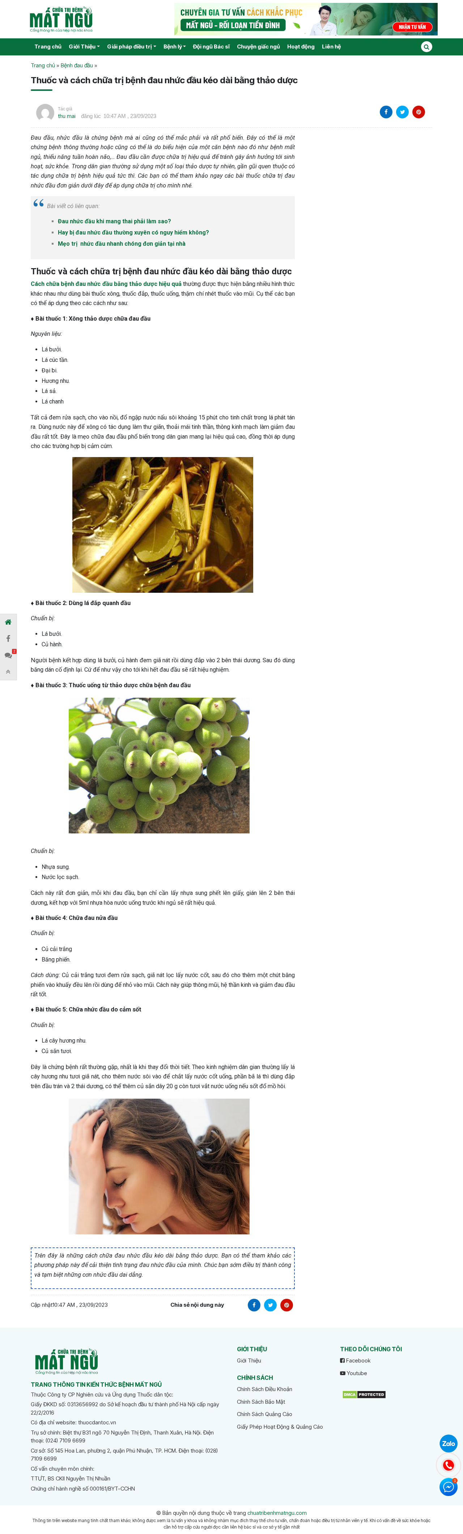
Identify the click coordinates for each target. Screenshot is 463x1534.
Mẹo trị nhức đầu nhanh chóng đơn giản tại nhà (122, 243)
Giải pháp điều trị (129, 46)
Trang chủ (47, 46)
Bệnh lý (172, 46)
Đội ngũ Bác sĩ (211, 46)
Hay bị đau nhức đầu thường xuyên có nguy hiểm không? (133, 232)
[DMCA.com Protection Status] (364, 1394)
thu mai (67, 116)
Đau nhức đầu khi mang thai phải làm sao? (114, 221)
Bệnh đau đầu (77, 65)
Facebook (357, 1360)
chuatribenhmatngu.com (277, 1512)
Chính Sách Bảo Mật (261, 1401)
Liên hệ (331, 46)
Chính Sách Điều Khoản (264, 1389)
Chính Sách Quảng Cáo (264, 1414)
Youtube (356, 1373)
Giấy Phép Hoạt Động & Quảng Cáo (280, 1426)
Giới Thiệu (82, 46)
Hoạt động (301, 46)
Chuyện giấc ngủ (258, 46)
